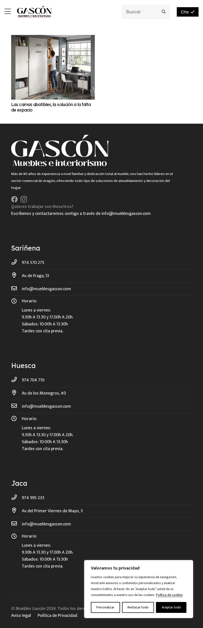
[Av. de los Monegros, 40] (16, 393)
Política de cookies (169, 595)
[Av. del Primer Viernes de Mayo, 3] (16, 511)
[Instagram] (24, 199)
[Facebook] (14, 199)
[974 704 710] (16, 380)
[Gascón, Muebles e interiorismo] (34, 12)
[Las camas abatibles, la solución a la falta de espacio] (53, 38)
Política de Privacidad (57, 615)
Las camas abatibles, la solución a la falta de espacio (51, 107)
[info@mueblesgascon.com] (16, 288)
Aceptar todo (171, 607)
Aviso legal (21, 615)
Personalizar (105, 607)
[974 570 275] (16, 262)
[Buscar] (163, 11)
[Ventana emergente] (7, 12)
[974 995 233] (16, 497)
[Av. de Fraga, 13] (16, 275)
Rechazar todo (138, 607)
